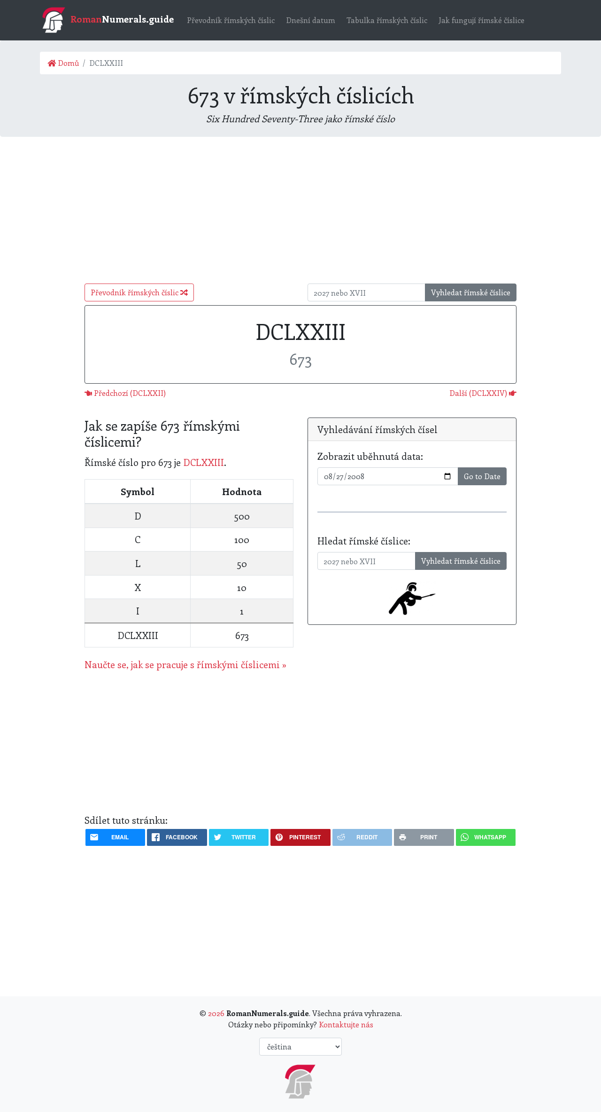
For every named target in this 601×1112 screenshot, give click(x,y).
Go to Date (482, 476)
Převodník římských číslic (231, 20)
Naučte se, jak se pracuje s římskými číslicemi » (185, 664)
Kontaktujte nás (346, 1024)
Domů (67, 63)
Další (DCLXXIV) (479, 393)
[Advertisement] (300, 210)
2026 (216, 1013)
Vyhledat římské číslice (470, 292)
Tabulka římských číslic (387, 20)
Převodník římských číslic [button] (135, 292)
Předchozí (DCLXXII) (129, 393)
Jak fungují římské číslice (481, 20)
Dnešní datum (310, 20)
